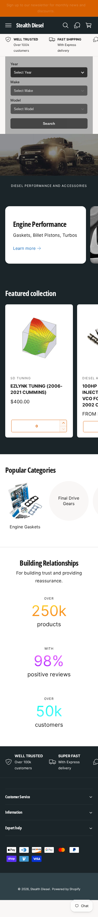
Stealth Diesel (40, 889)
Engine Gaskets (25, 526)
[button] (8, 25)
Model (15, 100)
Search (49, 123)
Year (14, 64)
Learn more (24, 248)
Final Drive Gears (68, 500)
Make (15, 82)
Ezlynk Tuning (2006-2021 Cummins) (36, 389)
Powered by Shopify (66, 889)
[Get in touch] (77, 25)
